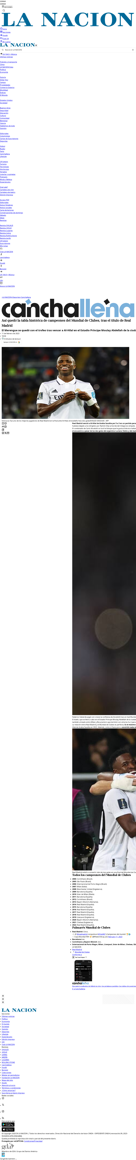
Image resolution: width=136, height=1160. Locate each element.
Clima (2, 64)
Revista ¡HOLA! (6, 228)
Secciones (7, 32)
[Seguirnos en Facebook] (3, 1099)
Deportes (16, 297)
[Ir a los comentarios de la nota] (5, 423)
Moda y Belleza (6, 179)
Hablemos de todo (7, 126)
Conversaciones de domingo (11, 213)
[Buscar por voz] (133, 50)
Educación (4, 113)
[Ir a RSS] (3, 1118)
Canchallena (5, 154)
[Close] (3, 996)
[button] (68, 165)
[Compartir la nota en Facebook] (3, 433)
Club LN (6, 38)
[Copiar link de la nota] (3, 429)
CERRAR (3, 1)
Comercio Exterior (7, 87)
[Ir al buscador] (4, 10)
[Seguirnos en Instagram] (3, 1112)
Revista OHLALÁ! (6, 225)
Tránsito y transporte (8, 62)
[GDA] (8, 1149)
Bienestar (4, 121)
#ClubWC (101, 934)
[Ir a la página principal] (68, 26)
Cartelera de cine (7, 190)
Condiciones (29, 1141)
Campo (3, 82)
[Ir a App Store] (8, 1131)
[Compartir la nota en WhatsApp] (5, 426)
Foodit (5, 35)
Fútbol (2, 146)
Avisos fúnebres (6, 205)
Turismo (3, 164)
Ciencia (3, 123)
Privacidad (38, 1141)
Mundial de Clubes (82, 952)
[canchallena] (68, 317)
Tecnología (4, 167)
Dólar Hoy (4, 80)
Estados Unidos (6, 100)
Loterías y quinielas (7, 174)
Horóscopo (4, 169)
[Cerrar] (36, 45)
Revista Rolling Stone (8, 236)
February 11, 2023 (115, 937)
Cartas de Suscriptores (9, 138)
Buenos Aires (5, 108)
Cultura (3, 115)
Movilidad (4, 90)
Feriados (3, 172)
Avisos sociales (6, 207)
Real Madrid (77, 949)
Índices (3, 92)
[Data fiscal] (3, 1156)
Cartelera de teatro (7, 192)
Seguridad (4, 110)
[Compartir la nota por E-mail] (8, 433)
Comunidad (4, 118)
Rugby (2, 149)
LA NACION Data (6, 67)
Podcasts (3, 177)
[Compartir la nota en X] (5, 433)
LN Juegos (4, 161)
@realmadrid (82, 934)
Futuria (3, 77)
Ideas (2, 218)
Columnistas (5, 136)
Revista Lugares (6, 230)
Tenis (2, 151)
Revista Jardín (5, 238)
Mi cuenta (7, 42)
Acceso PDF (4, 200)
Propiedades (5, 85)
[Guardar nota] (3, 423)
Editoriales (4, 133)
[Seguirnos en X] (3, 1105)
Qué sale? (4, 187)
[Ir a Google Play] (8, 1126)
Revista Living (5, 233)
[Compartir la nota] (3, 426)
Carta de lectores (7, 210)
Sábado (3, 215)
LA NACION (7, 297)
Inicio (5, 29)
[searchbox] (67, 50)
